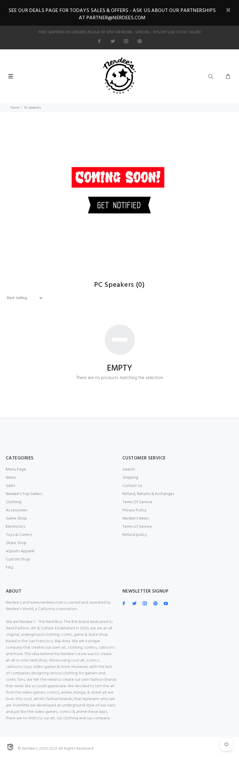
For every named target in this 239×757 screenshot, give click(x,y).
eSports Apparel (20, 551)
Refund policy (134, 535)
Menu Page (16, 469)
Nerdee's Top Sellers (24, 494)
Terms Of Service (137, 502)
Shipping (130, 477)
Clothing (13, 502)
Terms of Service (137, 526)
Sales (10, 485)
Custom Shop (18, 559)
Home (14, 108)
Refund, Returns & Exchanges (148, 494)
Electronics (15, 526)
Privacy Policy (134, 510)
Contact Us (132, 485)
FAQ (9, 567)
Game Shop (16, 518)
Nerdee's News (135, 518)
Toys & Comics (19, 535)
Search (128, 469)
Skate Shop (16, 543)
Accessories (16, 510)
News (11, 477)
